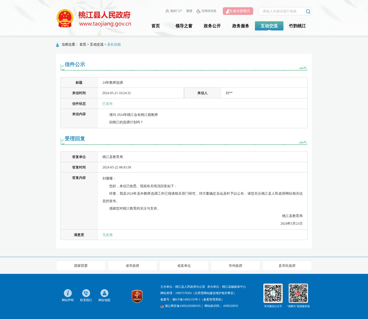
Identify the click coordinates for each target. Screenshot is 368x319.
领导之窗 (184, 25)
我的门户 (176, 11)
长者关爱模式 (240, 11)
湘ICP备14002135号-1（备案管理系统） (198, 299)
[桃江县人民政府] (94, 18)
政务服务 (240, 25)
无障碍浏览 (208, 11)
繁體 (189, 11)
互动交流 (269, 25)
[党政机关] (137, 296)
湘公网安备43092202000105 (183, 306)
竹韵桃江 (297, 25)
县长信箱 (114, 44)
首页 (155, 25)
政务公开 (212, 25)
